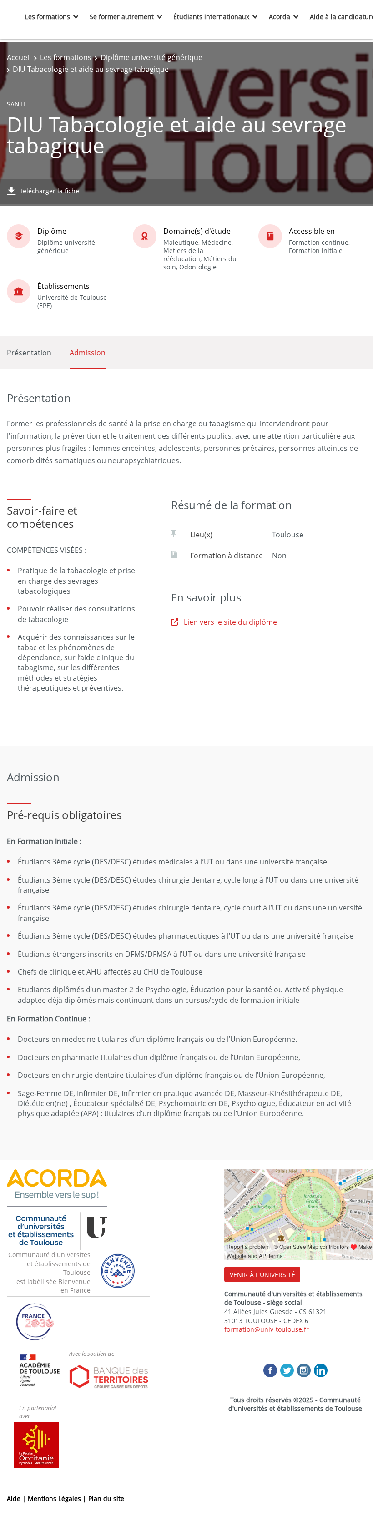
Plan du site (106, 1498)
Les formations (47, 16)
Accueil (19, 57)
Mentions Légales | (58, 1498)
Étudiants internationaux (211, 16)
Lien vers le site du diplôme (230, 622)
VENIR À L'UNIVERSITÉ (262, 1274)
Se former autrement (122, 16)
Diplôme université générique (151, 57)
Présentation (29, 353)
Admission (88, 353)
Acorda (279, 16)
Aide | (17, 1498)
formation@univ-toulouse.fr (266, 1329)
